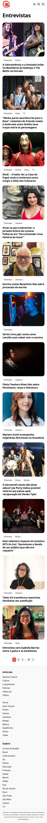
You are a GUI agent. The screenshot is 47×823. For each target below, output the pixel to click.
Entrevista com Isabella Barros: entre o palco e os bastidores (21, 649)
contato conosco (34, 817)
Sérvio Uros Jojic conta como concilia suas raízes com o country (23, 336)
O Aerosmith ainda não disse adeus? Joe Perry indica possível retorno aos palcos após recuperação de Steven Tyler (21, 489)
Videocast (7, 692)
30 (29, 660)
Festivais (7, 770)
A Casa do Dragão (11, 748)
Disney (6, 763)
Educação (7, 767)
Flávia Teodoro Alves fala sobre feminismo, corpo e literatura (21, 386)
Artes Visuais (8, 706)
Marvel (6, 778)
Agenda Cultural (10, 677)
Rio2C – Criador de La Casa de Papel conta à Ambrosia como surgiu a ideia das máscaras (20, 177)
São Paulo (7, 796)
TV (4, 807)
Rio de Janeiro (9, 788)
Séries (5, 732)
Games (6, 713)
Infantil (5, 774)
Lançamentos (9, 684)
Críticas (6, 681)
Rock (5, 792)
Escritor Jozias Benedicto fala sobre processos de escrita (23, 285)
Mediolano (26, 819)
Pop (4, 785)
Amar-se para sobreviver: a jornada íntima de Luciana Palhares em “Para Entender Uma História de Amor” (23, 232)
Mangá (6, 721)
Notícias (6, 688)
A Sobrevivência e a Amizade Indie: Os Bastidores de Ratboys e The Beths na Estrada (23, 68)
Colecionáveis (9, 756)
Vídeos (6, 695)
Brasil (5, 752)
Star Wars (7, 799)
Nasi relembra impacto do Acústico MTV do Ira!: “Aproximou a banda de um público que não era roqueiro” (23, 545)
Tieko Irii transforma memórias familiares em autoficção (21, 599)
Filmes (6, 710)
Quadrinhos (8, 728)
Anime (5, 702)
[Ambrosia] (6, 4)
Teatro (5, 735)
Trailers (6, 803)
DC (4, 759)
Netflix (5, 781)
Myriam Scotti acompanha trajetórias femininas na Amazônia (23, 436)
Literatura (7, 717)
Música (6, 724)
